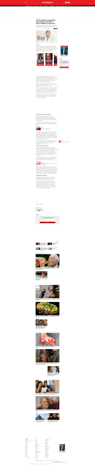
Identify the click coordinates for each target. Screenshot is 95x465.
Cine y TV (36, 447)
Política (40, 5)
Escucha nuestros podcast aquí (65, 141)
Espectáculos (27, 453)
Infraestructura (37, 452)
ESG (66, 5)
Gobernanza (36, 457)
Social (36, 456)
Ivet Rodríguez (40, 209)
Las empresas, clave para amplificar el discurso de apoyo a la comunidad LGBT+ (49, 164)
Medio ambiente (37, 455)
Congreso (26, 448)
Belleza (26, 456)
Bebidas (46, 454)
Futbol (46, 447)
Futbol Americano (47, 448)
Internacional (51, 5)
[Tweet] (54, 28)
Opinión (46, 444)
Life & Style (36, 444)
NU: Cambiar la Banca (64, 55)
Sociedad (26, 451)
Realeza (26, 454)
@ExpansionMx (41, 210)
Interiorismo (36, 453)
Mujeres (26, 444)
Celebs (36, 442)
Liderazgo (46, 443)
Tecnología (58, 5)
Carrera (42, 162)
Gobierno (26, 447)
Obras (63, 5)
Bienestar (46, 456)
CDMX (26, 449)
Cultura (36, 438)
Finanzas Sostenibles (48, 438)
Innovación (46, 439)
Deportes (36, 446)
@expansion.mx (48, 460)
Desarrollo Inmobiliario (38, 451)
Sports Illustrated (47, 446)
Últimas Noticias (29, 5)
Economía (45, 5)
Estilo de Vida (47, 457)
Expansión (26, 438)
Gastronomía (47, 453)
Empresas (36, 5)
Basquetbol (46, 449)
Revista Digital (67, 2)
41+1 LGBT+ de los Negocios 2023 (45, 128)
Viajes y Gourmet (27, 457)
